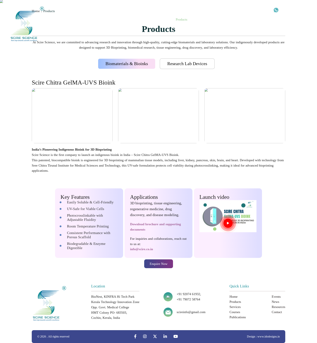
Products (181, 19)
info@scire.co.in (141, 249)
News (265, 19)
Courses (214, 19)
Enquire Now (158, 264)
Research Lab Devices (187, 63)
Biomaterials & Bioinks (126, 63)
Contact (299, 19)
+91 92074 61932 (292, 10)
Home (166, 19)
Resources (282, 19)
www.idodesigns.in (268, 336)
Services (198, 19)
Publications (234, 19)
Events (251, 19)
